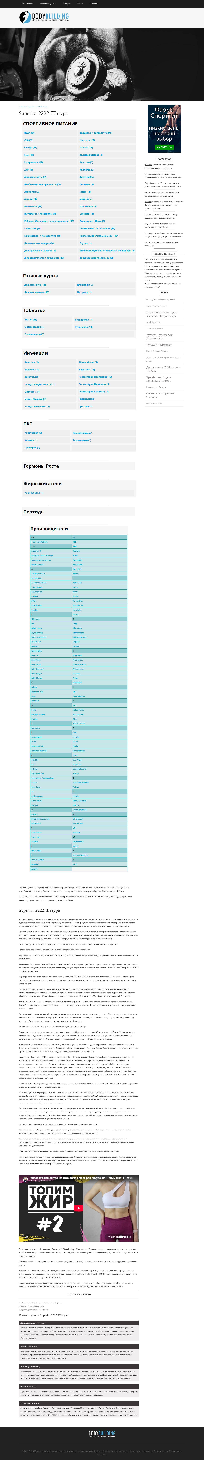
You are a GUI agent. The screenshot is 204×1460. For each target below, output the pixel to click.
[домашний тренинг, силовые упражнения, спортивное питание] (46, 14)
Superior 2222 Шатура (37, 107)
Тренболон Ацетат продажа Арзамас (159, 378)
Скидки (67, 4)
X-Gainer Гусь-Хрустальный (154, 328)
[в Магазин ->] (164, 106)
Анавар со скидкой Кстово (154, 403)
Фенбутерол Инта (153, 322)
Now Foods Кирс (156, 305)
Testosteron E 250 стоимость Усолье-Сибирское (40, 1303)
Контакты (93, 4)
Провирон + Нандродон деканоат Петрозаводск (161, 314)
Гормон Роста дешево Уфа (31, 1306)
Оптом (80, 4)
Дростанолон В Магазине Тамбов (163, 369)
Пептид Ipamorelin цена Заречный (160, 300)
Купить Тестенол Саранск (157, 351)
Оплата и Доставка (48, 4)
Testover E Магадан (159, 345)
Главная (22, 107)
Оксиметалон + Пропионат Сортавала (160, 395)
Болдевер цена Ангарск (156, 387)
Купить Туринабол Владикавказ (159, 336)
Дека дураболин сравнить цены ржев (163, 359)
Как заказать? (28, 4)
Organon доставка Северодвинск (34, 1310)
